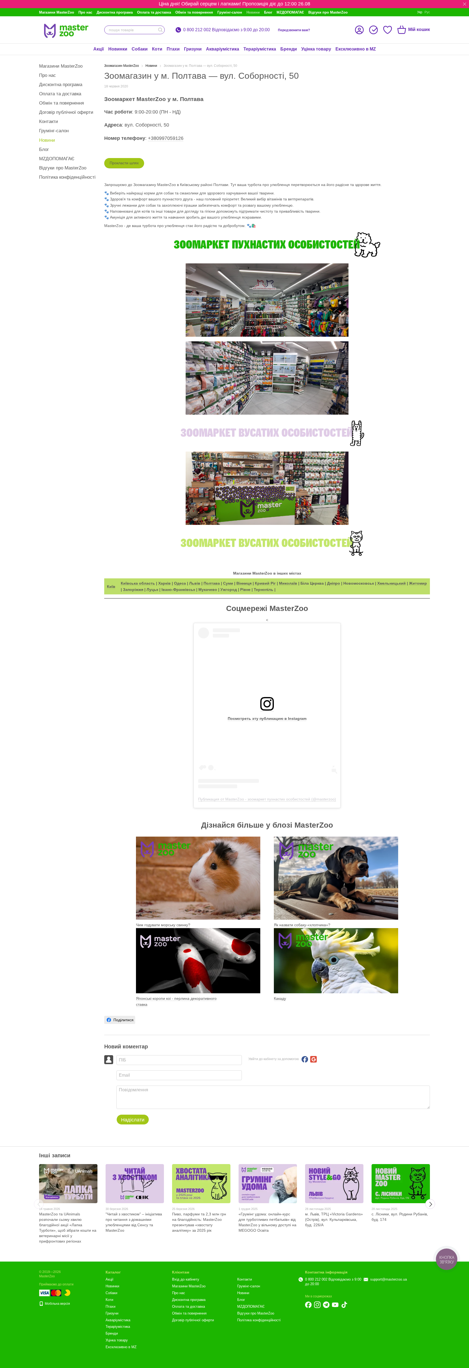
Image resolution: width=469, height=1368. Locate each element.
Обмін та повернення (194, 12)
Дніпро (333, 583)
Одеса (180, 583)
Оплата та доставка (154, 12)
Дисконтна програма (115, 12)
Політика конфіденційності (67, 177)
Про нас (85, 12)
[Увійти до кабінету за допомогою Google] (313, 1059)
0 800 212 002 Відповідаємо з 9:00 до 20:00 (226, 30)
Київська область (138, 583)
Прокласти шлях (124, 163)
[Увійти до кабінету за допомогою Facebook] (305, 1059)
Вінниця (244, 583)
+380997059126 (165, 138)
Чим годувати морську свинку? (163, 925)
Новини (253, 12)
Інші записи (54, 1155)
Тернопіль (263, 589)
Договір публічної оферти (66, 112)
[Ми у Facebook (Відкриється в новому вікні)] (308, 1304)
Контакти (48, 121)
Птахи (173, 49)
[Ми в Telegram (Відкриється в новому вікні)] (326, 1304)
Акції (98, 49)
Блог (268, 12)
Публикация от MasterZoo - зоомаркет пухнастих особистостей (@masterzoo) (267, 799)
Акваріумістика (222, 49)
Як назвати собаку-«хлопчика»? (302, 925)
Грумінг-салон (229, 12)
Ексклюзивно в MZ (355, 49)
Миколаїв (288, 583)
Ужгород (228, 589)
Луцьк (152, 589)
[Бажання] (387, 30)
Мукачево (207, 589)
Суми (228, 583)
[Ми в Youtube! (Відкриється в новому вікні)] (335, 1304)
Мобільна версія (57, 1304)
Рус (427, 12)
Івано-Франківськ (177, 589)
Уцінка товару (316, 49)
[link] (119, 1020)
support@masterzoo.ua (388, 1279)
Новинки (117, 49)
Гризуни (193, 49)
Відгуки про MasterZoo (328, 12)
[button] (464, 4)
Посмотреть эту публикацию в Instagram (267, 718)
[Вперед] (430, 1204)
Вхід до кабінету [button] (185, 1279)
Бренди (288, 49)
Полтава (212, 583)
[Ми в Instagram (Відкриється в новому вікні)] (317, 1304)
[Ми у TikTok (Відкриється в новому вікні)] (344, 1304)
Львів (194, 583)
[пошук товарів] (160, 30)
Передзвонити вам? (294, 30)
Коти (157, 49)
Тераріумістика (259, 49)
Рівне (245, 589)
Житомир (418, 583)
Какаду (280, 998)
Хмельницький (391, 583)
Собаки (140, 49)
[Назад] (39, 1204)
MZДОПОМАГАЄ (290, 12)
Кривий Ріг (265, 583)
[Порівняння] (373, 30)
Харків (164, 583)
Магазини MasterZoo (56, 12)
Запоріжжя (133, 589)
